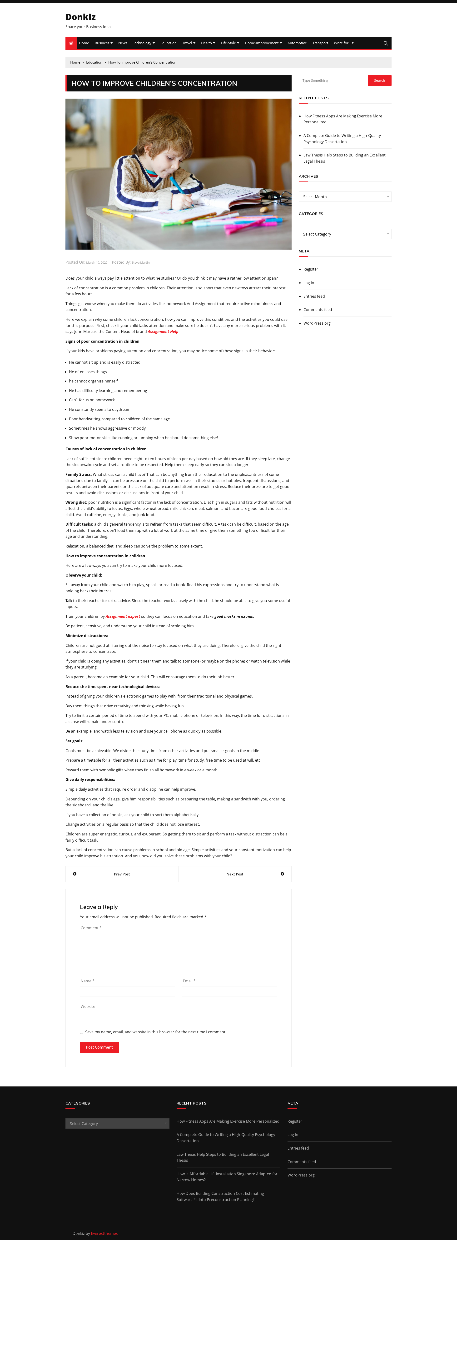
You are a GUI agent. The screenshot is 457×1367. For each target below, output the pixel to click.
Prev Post (122, 874)
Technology (142, 42)
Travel (187, 42)
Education (168, 42)
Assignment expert (123, 616)
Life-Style (228, 42)
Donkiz (80, 17)
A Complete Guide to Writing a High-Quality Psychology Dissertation (342, 138)
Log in (308, 282)
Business (102, 42)
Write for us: (344, 42)
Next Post (235, 874)
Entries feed (314, 296)
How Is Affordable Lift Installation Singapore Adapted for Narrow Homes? (227, 1177)
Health (206, 42)
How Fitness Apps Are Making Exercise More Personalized (342, 119)
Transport (320, 42)
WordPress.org (317, 323)
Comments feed (317, 309)
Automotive (297, 42)
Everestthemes (104, 1233)
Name (87, 981)
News (122, 42)
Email (189, 981)
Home (84, 42)
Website (88, 1006)
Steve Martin (141, 262)
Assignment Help (163, 331)
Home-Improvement (261, 42)
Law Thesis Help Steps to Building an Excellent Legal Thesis (344, 158)
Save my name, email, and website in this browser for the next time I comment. (155, 1032)
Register (310, 269)
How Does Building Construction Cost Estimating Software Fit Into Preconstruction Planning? (220, 1196)
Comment (91, 927)
